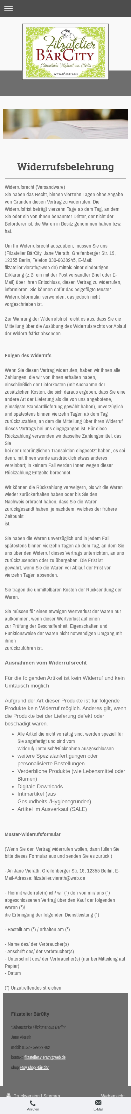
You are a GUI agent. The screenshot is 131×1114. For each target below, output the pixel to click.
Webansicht (113, 1096)
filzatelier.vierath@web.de (45, 1057)
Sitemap (52, 1096)
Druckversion (26, 1096)
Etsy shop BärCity (34, 1067)
